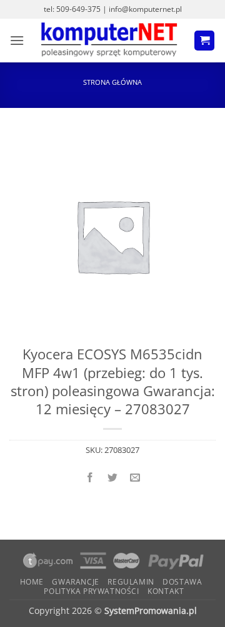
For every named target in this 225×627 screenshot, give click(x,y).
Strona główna (112, 82)
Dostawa (182, 581)
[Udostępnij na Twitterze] (112, 477)
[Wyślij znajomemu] (135, 477)
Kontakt (166, 591)
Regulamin (131, 581)
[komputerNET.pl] (109, 40)
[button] (16, 40)
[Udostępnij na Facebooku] (89, 477)
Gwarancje (75, 581)
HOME (32, 581)
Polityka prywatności (91, 591)
